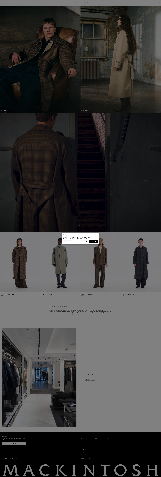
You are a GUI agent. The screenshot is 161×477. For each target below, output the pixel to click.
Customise (67, 241)
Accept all (93, 241)
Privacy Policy (85, 238)
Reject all (85, 241)
